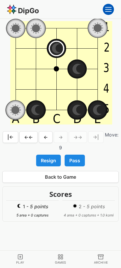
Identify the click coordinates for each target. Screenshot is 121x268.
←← (28, 137)
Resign (48, 160)
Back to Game (60, 177)
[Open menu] (108, 9)
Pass (74, 160)
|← (10, 137)
